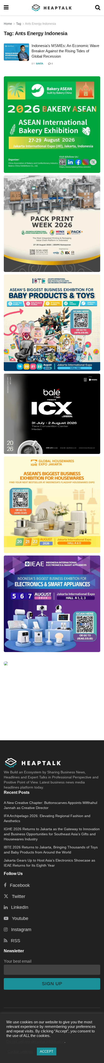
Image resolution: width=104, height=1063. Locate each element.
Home (8, 24)
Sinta (39, 63)
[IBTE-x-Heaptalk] (52, 322)
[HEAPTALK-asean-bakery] (52, 124)
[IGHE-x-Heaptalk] (52, 504)
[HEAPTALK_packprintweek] (52, 223)
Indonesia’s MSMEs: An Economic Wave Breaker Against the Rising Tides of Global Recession (65, 50)
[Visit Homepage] (52, 8)
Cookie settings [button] (20, 1052)
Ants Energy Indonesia (40, 24)
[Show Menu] (6, 7)
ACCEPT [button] (46, 1051)
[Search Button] (97, 7)
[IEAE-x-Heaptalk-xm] (52, 604)
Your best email (18, 961)
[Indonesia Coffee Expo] (52, 414)
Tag (18, 24)
